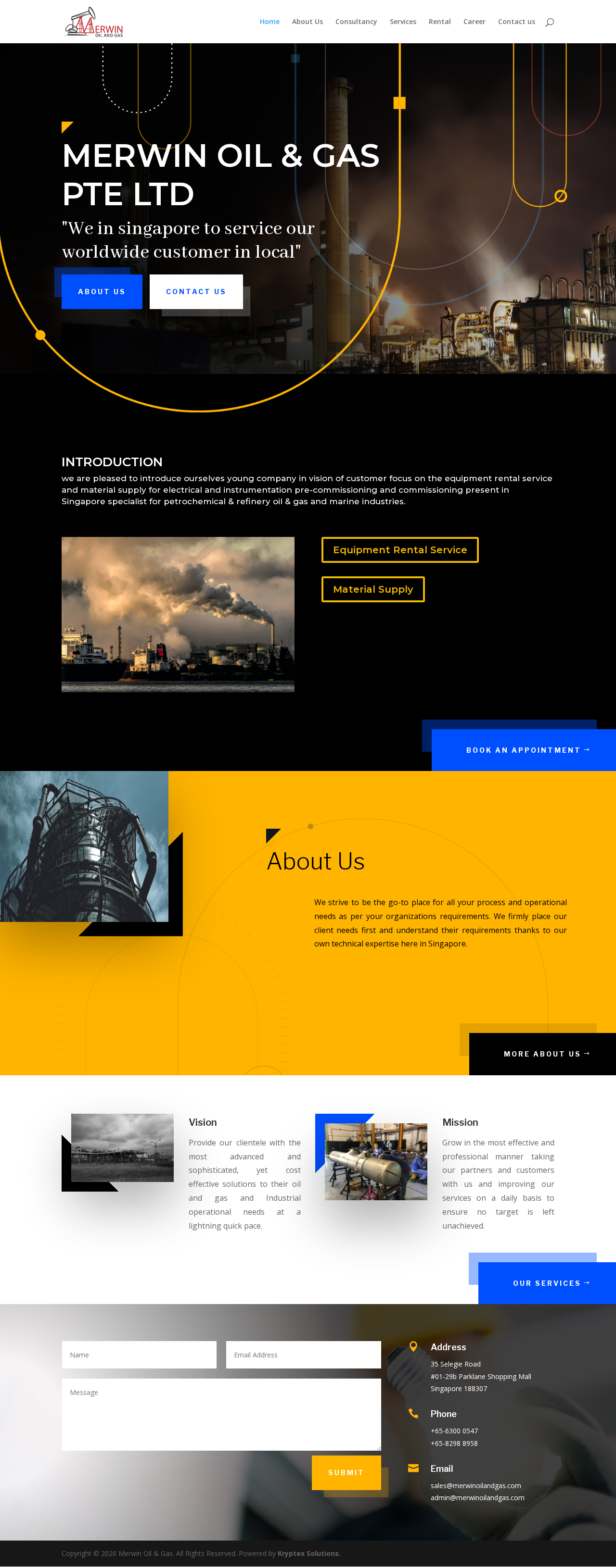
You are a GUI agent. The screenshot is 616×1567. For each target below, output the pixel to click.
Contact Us (196, 291)
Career (474, 22)
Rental (440, 22)
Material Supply (373, 589)
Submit (346, 1472)
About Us (307, 22)
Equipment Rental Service (400, 550)
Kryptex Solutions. (309, 1553)
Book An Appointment (523, 750)
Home (270, 22)
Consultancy (356, 22)
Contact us (516, 22)
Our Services (547, 1283)
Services (403, 22)
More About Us (542, 1054)
